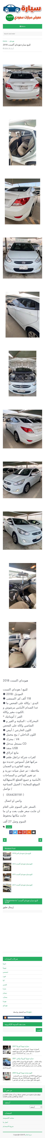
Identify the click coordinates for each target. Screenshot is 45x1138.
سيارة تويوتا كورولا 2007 (20, 1046)
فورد (4, 976)
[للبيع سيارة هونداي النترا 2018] (7, 856)
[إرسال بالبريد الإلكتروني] (33, 832)
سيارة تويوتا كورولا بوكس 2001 (23, 1058)
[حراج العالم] (22, 11)
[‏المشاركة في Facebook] (11, 832)
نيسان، (5, 997)
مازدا (4, 989)
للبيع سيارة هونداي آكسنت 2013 (22, 864)
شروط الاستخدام (8, 1126)
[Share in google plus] (20, 832)
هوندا (4, 1001)
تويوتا (4, 968)
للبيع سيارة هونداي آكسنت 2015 (22, 874)
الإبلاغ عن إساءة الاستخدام (14, 1038)
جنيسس (5, 972)
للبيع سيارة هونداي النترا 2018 (21, 853)
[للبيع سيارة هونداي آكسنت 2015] (7, 877)
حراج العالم (28, 1135)
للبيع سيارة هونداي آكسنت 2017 (22, 885)
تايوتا (4, 964)
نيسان (5, 993)
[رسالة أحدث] (40, 840)
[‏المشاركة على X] (15, 832)
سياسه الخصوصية (8, 1118)
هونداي (9, 827)
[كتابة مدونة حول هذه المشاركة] (29, 832)
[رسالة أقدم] (5, 840)
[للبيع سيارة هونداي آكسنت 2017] (7, 888)
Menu (23, 26)
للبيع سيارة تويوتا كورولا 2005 (22, 1073)
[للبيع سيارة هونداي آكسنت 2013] (7, 867)
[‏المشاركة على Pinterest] (25, 832)
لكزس (5, 985)
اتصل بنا (5, 1122)
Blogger (29, 1012)
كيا (3, 980)
